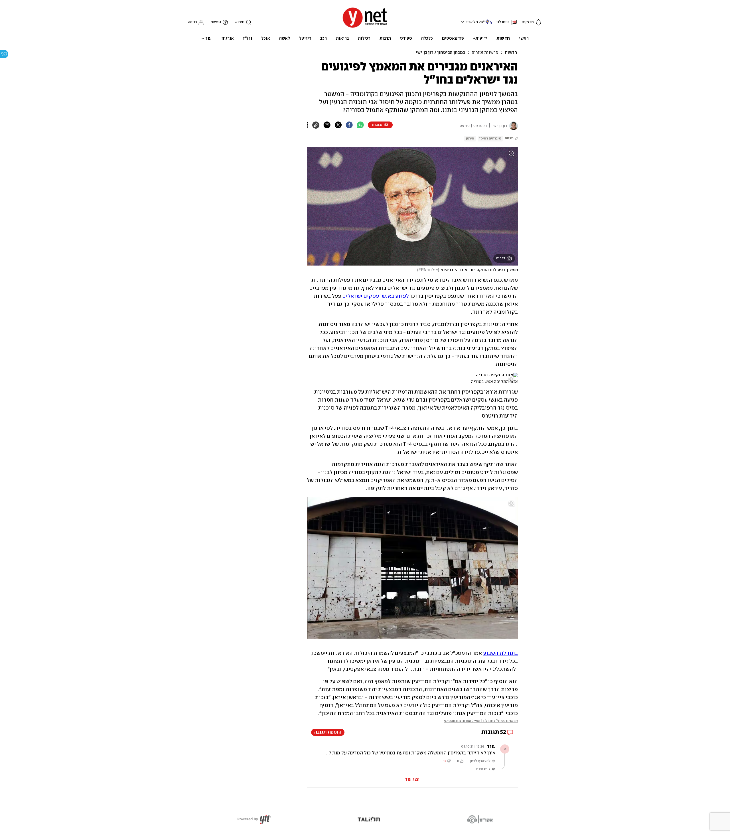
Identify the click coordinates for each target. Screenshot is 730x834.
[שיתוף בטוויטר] (338, 125)
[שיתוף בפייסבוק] (349, 125)
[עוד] (307, 125)
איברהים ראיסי (490, 138)
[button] (462, 22)
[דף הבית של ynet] (365, 27)
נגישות (215, 22)
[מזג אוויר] (488, 24)
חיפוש (239, 22)
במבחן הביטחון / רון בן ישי (440, 53)
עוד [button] (208, 39)
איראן (470, 138)
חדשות (511, 53)
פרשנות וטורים (485, 53)
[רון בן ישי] (512, 126)
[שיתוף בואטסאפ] (360, 125)
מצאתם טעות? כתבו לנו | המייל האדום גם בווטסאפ (481, 720)
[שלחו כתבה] (326, 125)
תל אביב (472, 22)
